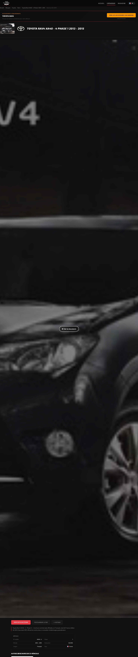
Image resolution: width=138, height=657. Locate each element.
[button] (69, 329)
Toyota (14, 8)
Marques (8, 8)
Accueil (101, 3)
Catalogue (111, 3)
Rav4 (18, 8)
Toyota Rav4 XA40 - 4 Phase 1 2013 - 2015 (33, 8)
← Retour (57, 622)
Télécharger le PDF (41, 622)
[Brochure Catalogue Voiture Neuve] (6, 3)
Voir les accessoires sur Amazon (121, 15)
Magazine (122, 3)
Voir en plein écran (21, 622)
